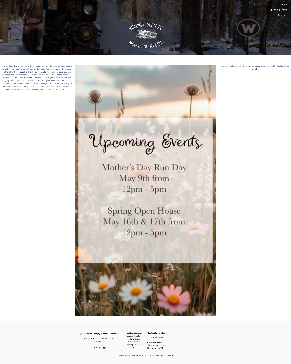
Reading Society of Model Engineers (102, 334)
